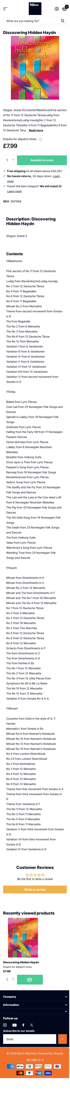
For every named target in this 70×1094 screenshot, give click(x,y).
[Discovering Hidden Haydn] (23, 937)
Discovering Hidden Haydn (21, 962)
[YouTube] (14, 1025)
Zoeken (62, 20)
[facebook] (23, 1025)
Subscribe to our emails (19, 1030)
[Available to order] (30, 979)
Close (35, 997)
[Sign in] (57, 8)
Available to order (42, 160)
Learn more (14, 191)
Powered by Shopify (50, 1053)
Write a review (35, 889)
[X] (31, 1025)
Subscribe (62, 1039)
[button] (14, 156)
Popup (40, 139)
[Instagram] (5, 1025)
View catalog (5, 8)
